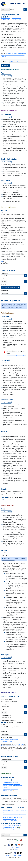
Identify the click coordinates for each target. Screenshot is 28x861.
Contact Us (17, 842)
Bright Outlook (6, 19)
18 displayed (8, 75)
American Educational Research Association (14, 810)
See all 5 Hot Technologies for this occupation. (16, 355)
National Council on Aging (10, 820)
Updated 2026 (17, 19)
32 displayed (8, 117)
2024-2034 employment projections (8, 745)
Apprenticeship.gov (7, 305)
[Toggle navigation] (3, 9)
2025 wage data (19, 744)
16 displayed (8, 319)
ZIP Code (4, 281)
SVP (2, 262)
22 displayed (8, 161)
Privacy (14, 855)
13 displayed (8, 402)
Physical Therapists (8, 790)
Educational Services (6, 741)
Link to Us (11, 847)
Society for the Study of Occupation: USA (13, 829)
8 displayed (7, 362)
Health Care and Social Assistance (10, 739)
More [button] (17, 61)
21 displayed (8, 183)
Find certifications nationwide (9, 287)
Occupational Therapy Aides (10, 782)
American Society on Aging (10, 819)
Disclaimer (19, 855)
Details (11, 61)
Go (25, 9)
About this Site (9, 855)
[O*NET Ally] (18, 827)
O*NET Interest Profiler (8, 560)
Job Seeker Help (11, 842)
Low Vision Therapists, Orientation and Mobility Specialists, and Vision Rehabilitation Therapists (13, 55)
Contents (6, 65)
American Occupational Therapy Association (14, 814)
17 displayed (8, 511)
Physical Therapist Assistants (10, 789)
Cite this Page (17, 847)
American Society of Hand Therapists (12, 817)
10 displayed (8, 657)
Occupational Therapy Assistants (11, 784)
